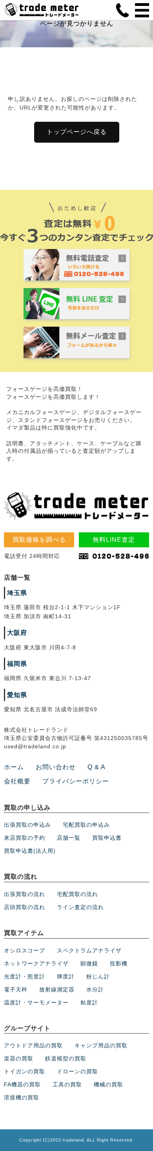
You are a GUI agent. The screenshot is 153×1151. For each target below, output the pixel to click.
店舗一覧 (68, 838)
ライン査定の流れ (80, 907)
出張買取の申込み (27, 825)
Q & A (96, 767)
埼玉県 (17, 592)
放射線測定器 (57, 989)
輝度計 (66, 976)
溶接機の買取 (21, 1097)
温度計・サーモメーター (36, 1002)
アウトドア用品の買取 (33, 1045)
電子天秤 (15, 989)
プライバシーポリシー (75, 781)
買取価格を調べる (39, 539)
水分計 (95, 989)
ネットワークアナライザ (36, 963)
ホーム (14, 767)
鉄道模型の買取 (65, 1058)
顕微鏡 (89, 963)
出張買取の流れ (24, 894)
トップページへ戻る (77, 131)
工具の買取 (67, 1084)
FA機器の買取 (22, 1084)
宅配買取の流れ (77, 894)
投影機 (119, 963)
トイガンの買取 (24, 1071)
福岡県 (17, 663)
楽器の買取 (18, 1058)
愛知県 (17, 695)
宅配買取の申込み (86, 825)
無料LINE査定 (114, 539)
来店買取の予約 (24, 838)
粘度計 (89, 1002)
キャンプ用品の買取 (101, 1045)
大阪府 (17, 632)
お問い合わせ (56, 767)
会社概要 (17, 781)
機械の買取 (108, 1084)
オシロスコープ (24, 950)
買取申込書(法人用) (30, 851)
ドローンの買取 (77, 1071)
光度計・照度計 (24, 976)
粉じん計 (98, 976)
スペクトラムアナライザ (89, 950)
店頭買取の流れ (24, 907)
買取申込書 (107, 838)
